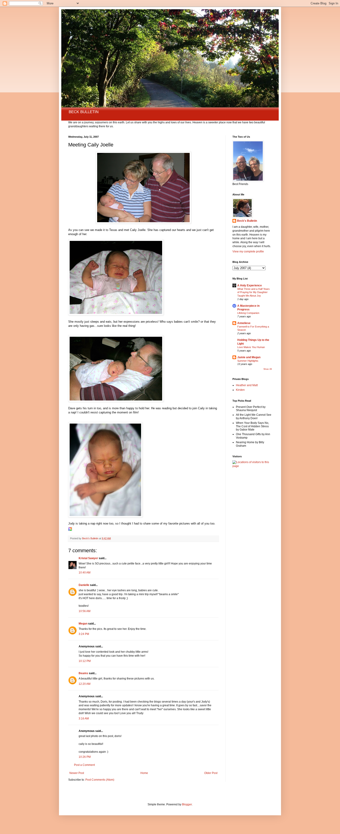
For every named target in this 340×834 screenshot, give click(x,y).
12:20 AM (84, 683)
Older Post (210, 773)
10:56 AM (84, 611)
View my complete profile (248, 251)
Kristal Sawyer (88, 558)
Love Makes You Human (251, 347)
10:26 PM (85, 756)
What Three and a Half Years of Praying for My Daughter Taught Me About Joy (253, 292)
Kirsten (240, 389)
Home (144, 773)
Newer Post (76, 773)
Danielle (84, 585)
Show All (267, 369)
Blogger (187, 804)
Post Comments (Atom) (99, 779)
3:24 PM (84, 634)
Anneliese (243, 323)
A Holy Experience (249, 285)
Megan (83, 623)
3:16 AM (84, 718)
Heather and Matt (247, 385)
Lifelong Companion (248, 313)
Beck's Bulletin (247, 220)
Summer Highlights (247, 360)
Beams (83, 673)
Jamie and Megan (248, 357)
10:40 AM (84, 572)
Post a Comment (84, 765)
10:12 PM (85, 661)
